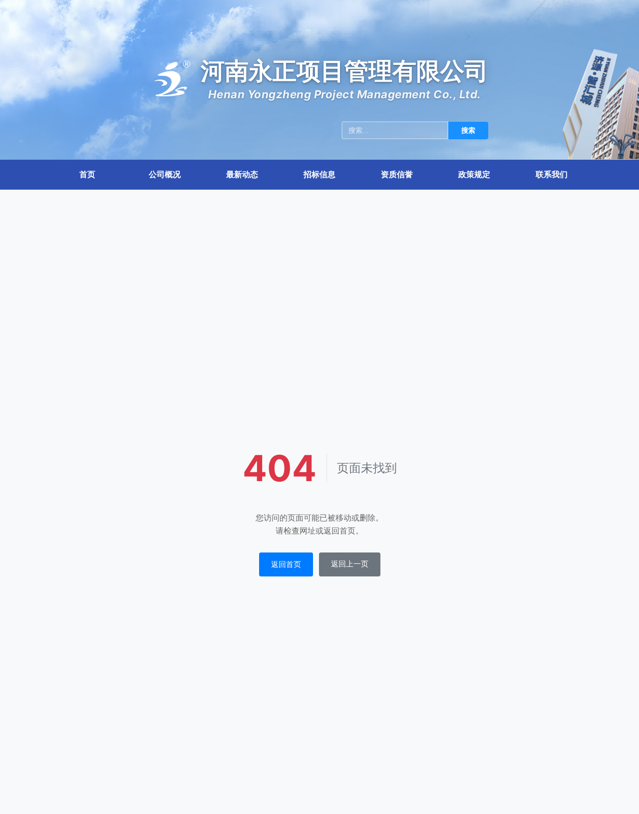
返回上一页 (349, 563)
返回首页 (286, 564)
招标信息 (319, 174)
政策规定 (474, 174)
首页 (87, 174)
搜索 (468, 130)
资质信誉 (397, 174)
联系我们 (552, 174)
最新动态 (242, 174)
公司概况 (165, 174)
